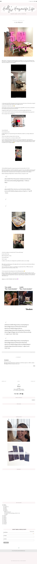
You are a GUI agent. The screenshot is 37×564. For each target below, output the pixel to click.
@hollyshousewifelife (9, 324)
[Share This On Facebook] (30, 352)
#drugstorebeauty (17, 324)
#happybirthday (20, 180)
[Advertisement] (18, 486)
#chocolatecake (8, 180)
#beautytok (13, 326)
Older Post (33, 381)
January (5, 510)
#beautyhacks (19, 326)
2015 (4, 522)
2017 (4, 520)
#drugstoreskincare (18, 328)
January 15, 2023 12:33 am (7, 361)
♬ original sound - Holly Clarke (11, 334)
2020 (4, 517)
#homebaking (14, 180)
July (5, 507)
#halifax (12, 191)
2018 (4, 519)
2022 (4, 515)
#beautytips (24, 326)
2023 (4, 505)
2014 (4, 523)
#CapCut (25, 191)
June (5, 508)
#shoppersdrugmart (26, 344)
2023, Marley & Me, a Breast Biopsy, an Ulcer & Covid (12, 513)
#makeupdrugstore (25, 324)
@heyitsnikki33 (8, 178)
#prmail (17, 332)
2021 (4, 516)
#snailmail (21, 332)
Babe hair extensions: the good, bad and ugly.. (19, 429)
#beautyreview (8, 328)
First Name (5, 535)
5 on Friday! (5, 514)
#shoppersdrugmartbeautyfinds (11, 330)
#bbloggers (13, 332)
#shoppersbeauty (21, 330)
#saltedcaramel (23, 178)
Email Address (18, 532)
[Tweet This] (31, 352)
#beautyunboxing (27, 332)
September (6, 506)
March (5, 509)
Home (18, 381)
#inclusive (24, 189)
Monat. (19, 453)
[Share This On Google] (34, 352)
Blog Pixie (17, 560)
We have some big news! (7, 511)
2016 (4, 521)
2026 (4, 504)
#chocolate (28, 178)
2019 (4, 518)
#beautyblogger (8, 326)
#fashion (28, 189)
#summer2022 (8, 191)
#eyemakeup (27, 330)
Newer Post (4, 381)
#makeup (20, 346)
